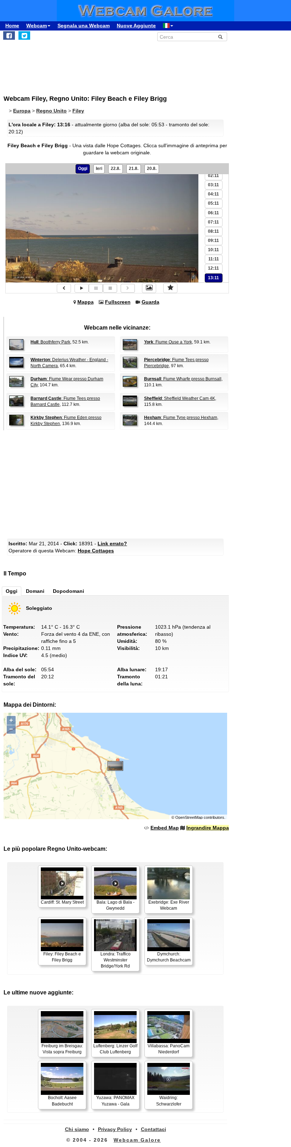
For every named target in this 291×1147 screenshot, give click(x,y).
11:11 (213, 259)
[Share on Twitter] (24, 35)
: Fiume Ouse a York (168, 342)
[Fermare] (110, 288)
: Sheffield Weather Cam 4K (179, 398)
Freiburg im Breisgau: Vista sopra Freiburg (62, 1048)
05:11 (213, 203)
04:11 (213, 194)
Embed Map (164, 828)
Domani (35, 591)
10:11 (213, 249)
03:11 (213, 184)
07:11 (213, 222)
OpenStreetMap (189, 817)
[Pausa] (96, 288)
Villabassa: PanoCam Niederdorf (169, 1048)
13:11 (213, 277)
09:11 (213, 240)
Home (12, 25)
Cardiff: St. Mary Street (62, 902)
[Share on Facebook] (9, 35)
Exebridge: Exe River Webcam (168, 905)
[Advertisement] (141, 64)
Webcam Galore (137, 1140)
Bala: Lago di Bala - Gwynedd (115, 905)
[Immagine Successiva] (128, 288)
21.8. (133, 168)
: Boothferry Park (50, 342)
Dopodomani (68, 591)
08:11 (213, 231)
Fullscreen (118, 302)
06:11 (213, 212)
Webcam (36, 25)
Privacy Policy (115, 1129)
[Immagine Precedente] (64, 288)
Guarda (150, 302)
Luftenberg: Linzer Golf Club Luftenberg (115, 1048)
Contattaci (153, 1129)
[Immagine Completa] (149, 288)
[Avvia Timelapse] (82, 288)
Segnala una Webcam (83, 25)
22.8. (115, 168)
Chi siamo (77, 1129)
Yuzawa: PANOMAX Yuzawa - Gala (115, 1100)
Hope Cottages (96, 550)
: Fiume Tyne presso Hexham (180, 417)
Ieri (99, 168)
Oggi (82, 168)
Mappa (85, 302)
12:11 (213, 268)
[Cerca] (220, 37)
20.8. (152, 168)
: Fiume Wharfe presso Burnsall (182, 378)
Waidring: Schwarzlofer (168, 1100)
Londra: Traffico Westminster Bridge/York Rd (115, 960)
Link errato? (112, 543)
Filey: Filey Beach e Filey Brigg (62, 957)
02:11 (213, 175)
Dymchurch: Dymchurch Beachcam (169, 957)
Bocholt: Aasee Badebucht (62, 1100)
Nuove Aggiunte (136, 25)
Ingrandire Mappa (207, 828)
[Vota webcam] (170, 288)
